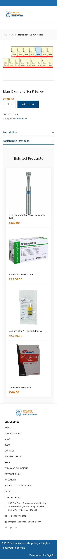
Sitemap (20, 547)
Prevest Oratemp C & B (21, 274)
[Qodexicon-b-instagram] (16, 528)
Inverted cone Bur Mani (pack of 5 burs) (27, 217)
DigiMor (51, 555)
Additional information (16, 141)
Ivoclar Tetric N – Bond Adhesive (26, 331)
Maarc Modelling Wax (20, 387)
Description (10, 132)
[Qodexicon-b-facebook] (6, 528)
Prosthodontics (20, 118)
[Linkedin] (11, 528)
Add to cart (28, 104)
